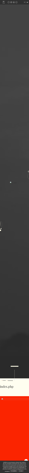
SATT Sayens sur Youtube (16, 2)
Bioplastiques (10, 380)
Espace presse (24, 2)
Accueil (4, 380)
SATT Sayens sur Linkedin (14, 2)
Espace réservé (27, 2)
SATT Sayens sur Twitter (11, 2)
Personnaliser (14, 470)
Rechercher (9, 2)
